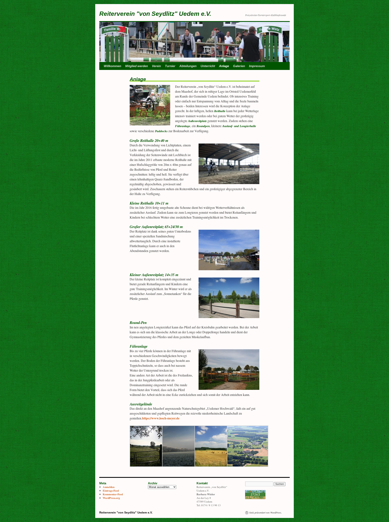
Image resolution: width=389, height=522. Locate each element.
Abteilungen (188, 66)
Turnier (170, 66)
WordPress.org (111, 498)
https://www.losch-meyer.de (161, 418)
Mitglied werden (136, 66)
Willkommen (112, 66)
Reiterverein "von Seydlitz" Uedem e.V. (155, 13)
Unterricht (208, 66)
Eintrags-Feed (111, 491)
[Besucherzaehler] (255, 498)
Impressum (257, 66)
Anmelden (108, 487)
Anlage (224, 66)
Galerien (239, 66)
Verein (156, 66)
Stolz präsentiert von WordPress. (265, 512)
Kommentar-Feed (113, 494)
